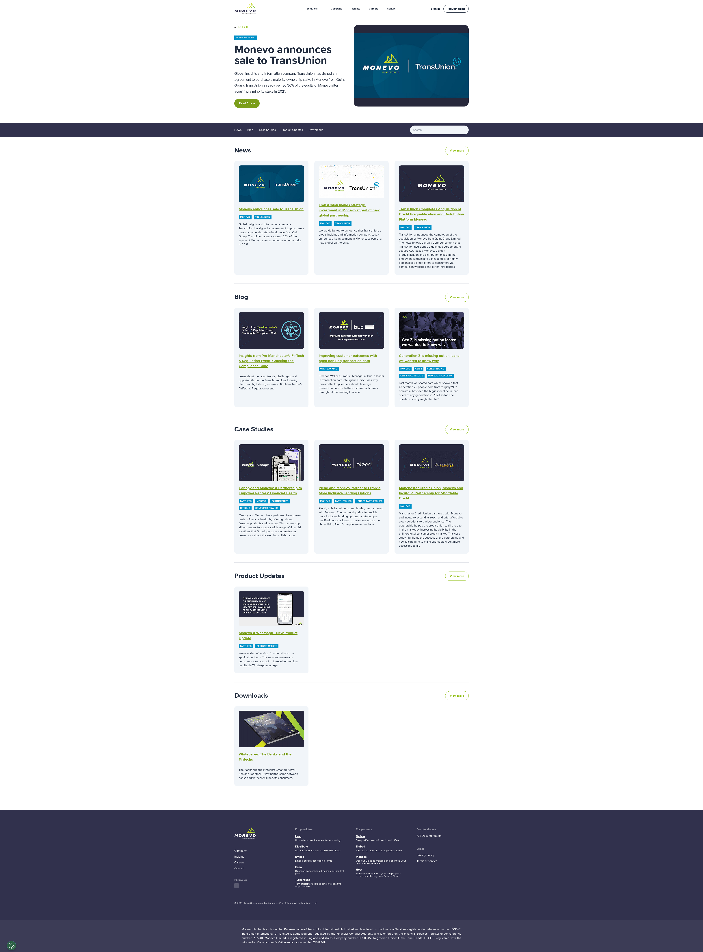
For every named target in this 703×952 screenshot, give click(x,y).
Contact (391, 9)
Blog (250, 129)
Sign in (435, 8)
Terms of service (427, 861)
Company (336, 9)
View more (457, 150)
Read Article (247, 103)
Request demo (456, 8)
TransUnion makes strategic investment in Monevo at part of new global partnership (349, 210)
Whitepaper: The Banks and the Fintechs (265, 757)
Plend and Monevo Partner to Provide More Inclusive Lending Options (349, 490)
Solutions (312, 9)
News (237, 129)
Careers (373, 9)
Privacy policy (425, 855)
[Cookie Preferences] (11, 945)
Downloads (316, 129)
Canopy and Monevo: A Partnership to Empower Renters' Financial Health (270, 490)
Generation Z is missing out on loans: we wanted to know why (429, 358)
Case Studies (267, 129)
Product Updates (292, 129)
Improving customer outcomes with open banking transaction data (348, 358)
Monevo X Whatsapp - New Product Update (268, 635)
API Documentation (429, 835)
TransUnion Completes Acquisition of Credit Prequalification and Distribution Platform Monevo (431, 214)
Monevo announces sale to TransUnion (271, 209)
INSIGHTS (243, 27)
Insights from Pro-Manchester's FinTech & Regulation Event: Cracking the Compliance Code (271, 361)
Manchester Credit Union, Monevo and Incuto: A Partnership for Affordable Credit (431, 493)
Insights (355, 9)
